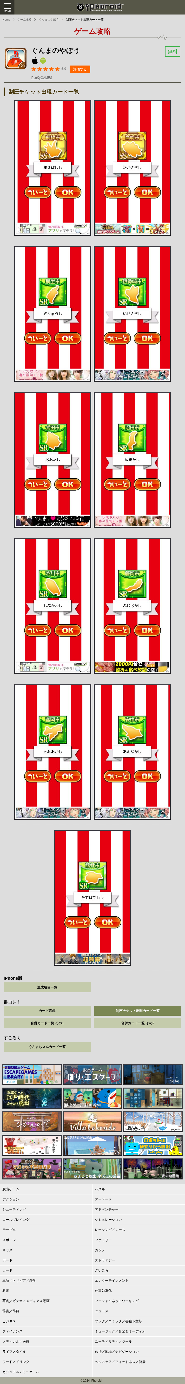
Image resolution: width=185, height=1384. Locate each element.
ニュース (101, 1311)
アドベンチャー (107, 1209)
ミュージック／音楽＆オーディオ (120, 1331)
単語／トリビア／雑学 (19, 1280)
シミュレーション (108, 1220)
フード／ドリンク (15, 1362)
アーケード (103, 1199)
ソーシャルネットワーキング (117, 1301)
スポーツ (9, 1240)
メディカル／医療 (15, 1341)
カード (7, 1270)
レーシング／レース (110, 1230)
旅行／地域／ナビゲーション (117, 1352)
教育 (5, 1291)
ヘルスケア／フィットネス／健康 (120, 1362)
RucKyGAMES (41, 78)
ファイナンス (12, 1331)
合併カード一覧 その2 (137, 1023)
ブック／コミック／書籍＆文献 (118, 1321)
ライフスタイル (14, 1352)
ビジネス (9, 1321)
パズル (100, 1189)
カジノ (100, 1250)
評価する (80, 69)
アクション (10, 1199)
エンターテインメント (112, 1280)
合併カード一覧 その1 (47, 1023)
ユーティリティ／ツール (113, 1341)
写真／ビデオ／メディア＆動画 (26, 1301)
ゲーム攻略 (24, 19)
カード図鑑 (47, 1011)
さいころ (101, 1270)
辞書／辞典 (10, 1311)
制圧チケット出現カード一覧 (85, 19)
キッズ (7, 1250)
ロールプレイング (15, 1220)
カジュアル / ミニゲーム (20, 1372)
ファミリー (103, 1240)
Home (6, 19)
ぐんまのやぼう (49, 19)
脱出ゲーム (10, 1189)
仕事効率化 (103, 1291)
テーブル (9, 1230)
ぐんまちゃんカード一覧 (47, 1047)
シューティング (14, 1209)
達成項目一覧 (47, 987)
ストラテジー (105, 1260)
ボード (7, 1260)
